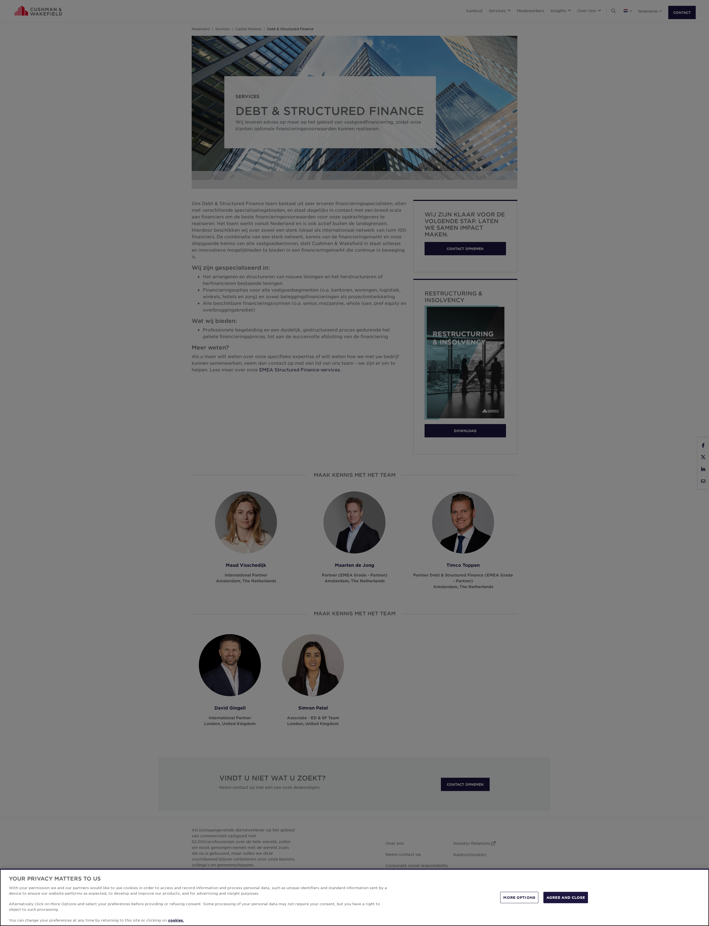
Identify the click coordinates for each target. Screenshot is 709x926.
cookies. (176, 920)
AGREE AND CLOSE (565, 897)
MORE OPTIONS (519, 897)
